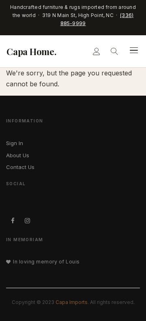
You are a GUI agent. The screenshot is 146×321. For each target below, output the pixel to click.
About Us (17, 155)
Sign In (14, 143)
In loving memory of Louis (46, 262)
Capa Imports (72, 302)
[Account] (96, 51)
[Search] (114, 51)
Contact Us (20, 167)
